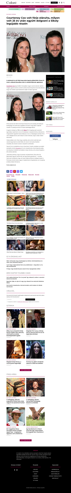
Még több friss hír (25, 440)
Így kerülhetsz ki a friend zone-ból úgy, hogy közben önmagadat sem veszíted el (35, 430)
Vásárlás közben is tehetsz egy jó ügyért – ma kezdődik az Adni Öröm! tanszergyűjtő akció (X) (58, 95)
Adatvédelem (55, 473)
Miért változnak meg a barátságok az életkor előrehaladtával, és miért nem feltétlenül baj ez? (24, 261)
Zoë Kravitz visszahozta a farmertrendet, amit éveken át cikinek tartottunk (24, 286)
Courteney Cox (10, 86)
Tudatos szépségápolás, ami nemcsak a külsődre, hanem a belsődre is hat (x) (58, 89)
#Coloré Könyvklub (60, 6)
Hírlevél (54, 2)
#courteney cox (10, 174)
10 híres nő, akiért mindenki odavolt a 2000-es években (34, 362)
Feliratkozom (30, 299)
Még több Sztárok (25, 370)
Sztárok (14, 14)
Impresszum (55, 469)
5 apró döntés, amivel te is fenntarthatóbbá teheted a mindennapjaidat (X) (58, 82)
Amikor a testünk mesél (43, 11)
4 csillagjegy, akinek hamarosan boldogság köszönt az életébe (33, 401)
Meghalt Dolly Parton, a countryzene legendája (13, 362)
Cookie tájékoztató (55, 476)
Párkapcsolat (34, 427)
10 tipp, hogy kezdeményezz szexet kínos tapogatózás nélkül (23, 268)
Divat (33, 2)
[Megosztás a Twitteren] (21, 171)
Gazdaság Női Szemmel (14, 9)
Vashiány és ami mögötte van (57, 11)
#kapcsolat (31, 174)
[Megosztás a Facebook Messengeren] (11, 171)
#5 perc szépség (32, 6)
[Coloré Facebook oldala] (59, 2)
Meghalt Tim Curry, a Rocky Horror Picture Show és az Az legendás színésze (35, 332)
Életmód (28, 2)
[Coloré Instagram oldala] (61, 2)
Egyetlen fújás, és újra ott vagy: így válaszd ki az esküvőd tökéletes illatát (25, 282)
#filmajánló (46, 6)
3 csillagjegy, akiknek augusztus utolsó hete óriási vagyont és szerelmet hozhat (15, 401)
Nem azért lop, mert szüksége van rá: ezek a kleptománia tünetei (58, 118)
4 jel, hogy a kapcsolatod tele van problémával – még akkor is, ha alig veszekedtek (24, 265)
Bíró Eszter (9, 75)
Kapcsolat (55, 478)
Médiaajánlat (55, 471)
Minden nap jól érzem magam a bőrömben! (28, 9)
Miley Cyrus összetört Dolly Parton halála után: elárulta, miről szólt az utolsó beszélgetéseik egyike (15, 333)
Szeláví (23, 2)
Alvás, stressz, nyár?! (43, 9)
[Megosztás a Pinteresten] (14, 171)
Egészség (37, 2)
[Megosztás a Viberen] (18, 171)
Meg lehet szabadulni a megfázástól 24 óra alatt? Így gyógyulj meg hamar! (58, 107)
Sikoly (25, 130)
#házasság (24, 174)
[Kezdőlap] (11, 2)
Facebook (55, 135)
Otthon (47, 2)
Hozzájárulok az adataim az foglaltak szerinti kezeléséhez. (23, 301)
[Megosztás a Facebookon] (7, 171)
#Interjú (8, 6)
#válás (12, 176)
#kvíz (19, 6)
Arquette (18, 148)
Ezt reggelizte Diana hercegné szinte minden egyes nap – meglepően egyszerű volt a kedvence (14, 431)
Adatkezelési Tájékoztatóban (23, 301)
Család (42, 2)
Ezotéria (14, 397)
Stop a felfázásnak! (57, 9)
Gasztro (14, 427)
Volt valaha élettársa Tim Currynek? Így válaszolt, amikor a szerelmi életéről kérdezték (25, 278)
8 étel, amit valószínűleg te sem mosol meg (58, 113)
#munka (37, 174)
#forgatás (17, 174)
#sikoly (8, 176)
